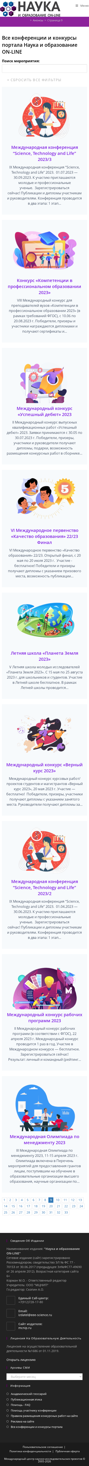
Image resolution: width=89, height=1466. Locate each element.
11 (65, 1200)
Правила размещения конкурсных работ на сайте (44, 1416)
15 (13, 1206)
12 (73, 1200)
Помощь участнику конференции (33, 1410)
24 (81, 1206)
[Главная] (28, 20)
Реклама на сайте (22, 1421)
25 (5, 1212)
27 (20, 1212)
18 (36, 1206)
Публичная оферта (68, 1451)
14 (5, 1206)
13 (80, 1200)
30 (43, 1212)
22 (66, 1206)
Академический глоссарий (28, 1394)
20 (51, 1206)
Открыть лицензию (21, 1360)
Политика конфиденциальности (30, 1451)
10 (57, 1200)
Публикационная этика (26, 1399)
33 (66, 1212)
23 (73, 1206)
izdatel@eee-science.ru (35, 1315)
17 (28, 1206)
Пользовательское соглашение (43, 1447)
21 (58, 1206)
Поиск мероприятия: (21, 61)
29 (36, 1212)
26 (13, 1212)
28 (28, 1212)
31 (51, 1212)
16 (20, 1206)
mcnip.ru (25, 1328)
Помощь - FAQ (20, 1405)
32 (58, 1212)
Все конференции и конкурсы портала (36, 1427)
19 (43, 1206)
